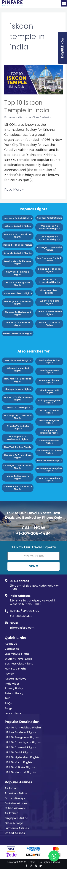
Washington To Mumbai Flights (17, 262)
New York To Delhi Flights (18, 218)
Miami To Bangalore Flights (18, 477)
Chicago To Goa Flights (17, 389)
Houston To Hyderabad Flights (49, 281)
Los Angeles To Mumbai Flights (17, 302)
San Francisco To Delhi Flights (49, 259)
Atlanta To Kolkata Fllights (18, 427)
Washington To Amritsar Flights (18, 416)
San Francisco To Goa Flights (49, 361)
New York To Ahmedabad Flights (18, 398)
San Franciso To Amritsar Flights (17, 487)
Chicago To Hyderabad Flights (18, 313)
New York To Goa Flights (17, 446)
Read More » (14, 189)
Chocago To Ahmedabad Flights (17, 466)
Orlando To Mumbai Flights (49, 441)
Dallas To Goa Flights (18, 407)
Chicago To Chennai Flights (49, 270)
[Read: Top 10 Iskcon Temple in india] (33, 79)
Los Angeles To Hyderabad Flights (49, 238)
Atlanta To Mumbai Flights (18, 369)
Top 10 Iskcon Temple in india (26, 106)
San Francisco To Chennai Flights (49, 451)
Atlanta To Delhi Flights (17, 226)
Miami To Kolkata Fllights (18, 293)
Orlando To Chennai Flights (49, 381)
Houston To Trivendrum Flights (17, 235)
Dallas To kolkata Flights (49, 460)
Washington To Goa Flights (49, 371)
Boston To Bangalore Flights (18, 284)
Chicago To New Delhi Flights (49, 248)
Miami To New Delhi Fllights (49, 391)
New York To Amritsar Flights (18, 324)
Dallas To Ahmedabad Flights (49, 313)
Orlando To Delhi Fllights (18, 253)
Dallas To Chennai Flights (17, 244)
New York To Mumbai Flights (17, 273)
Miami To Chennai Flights (49, 323)
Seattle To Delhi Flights (17, 360)
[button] (64, 3)
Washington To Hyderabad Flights (49, 227)
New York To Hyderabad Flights (17, 380)
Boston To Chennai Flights (49, 411)
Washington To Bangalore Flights (49, 469)
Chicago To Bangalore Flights (49, 401)
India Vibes (31, 117)
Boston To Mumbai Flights (18, 333)
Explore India (13, 117)
